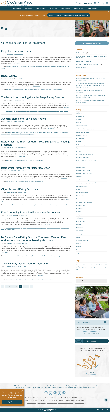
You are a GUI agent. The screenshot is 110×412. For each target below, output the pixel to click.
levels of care (80, 199)
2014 (11, 54)
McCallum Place (18, 54)
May (8, 100)
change (36, 132)
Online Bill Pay (78, 8)
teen (103, 267)
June (8, 78)
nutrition (78, 212)
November (9, 243)
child (88, 264)
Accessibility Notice (31, 403)
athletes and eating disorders (19, 205)
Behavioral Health (81, 135)
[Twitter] (55, 393)
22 (12, 266)
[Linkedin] (50, 393)
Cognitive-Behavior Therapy (17, 51)
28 (12, 170)
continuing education (32, 228)
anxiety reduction (81, 126)
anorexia (15, 132)
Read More (18, 63)
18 (12, 147)
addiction (8, 89)
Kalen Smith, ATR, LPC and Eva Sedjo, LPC (88, 64)
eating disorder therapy (36, 66)
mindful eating (80, 205)
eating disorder (25, 66)
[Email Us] (95, 3)
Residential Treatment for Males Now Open (25, 168)
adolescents (9, 132)
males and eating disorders (18, 134)
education (79, 177)
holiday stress (80, 196)
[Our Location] (99, 3)
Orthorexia (79, 218)
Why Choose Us (65, 8)
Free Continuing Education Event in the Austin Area (30, 212)
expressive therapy (82, 186)
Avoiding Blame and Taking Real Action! (23, 118)
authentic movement (82, 132)
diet (90, 264)
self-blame (79, 231)
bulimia (25, 89)
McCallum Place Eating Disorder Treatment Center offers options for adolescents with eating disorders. (33, 239)
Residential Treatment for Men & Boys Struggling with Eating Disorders (35, 143)
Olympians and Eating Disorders (19, 189)
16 (13, 215)
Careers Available (92, 8)
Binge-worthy (9, 76)
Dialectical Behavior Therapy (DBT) (86, 161)
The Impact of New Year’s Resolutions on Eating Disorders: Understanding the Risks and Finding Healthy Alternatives (90, 85)
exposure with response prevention (39, 279)
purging (100, 267)
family (8, 134)
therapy (3, 68)
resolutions (79, 227)
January (9, 170)
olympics (56, 205)
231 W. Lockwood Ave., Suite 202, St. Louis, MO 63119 (63, 397)
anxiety (8, 181)
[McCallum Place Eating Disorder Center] (25, 3)
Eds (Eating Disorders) (91, 266)
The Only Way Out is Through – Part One (24, 263)
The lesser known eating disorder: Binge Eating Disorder (33, 97)
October (9, 266)
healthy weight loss (58, 111)
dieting (78, 164)
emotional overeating (82, 180)
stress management (82, 240)
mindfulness (80, 208)
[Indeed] (59, 393)
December (9, 215)
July (8, 54)
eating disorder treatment (49, 66)
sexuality (79, 237)
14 (9, 121)
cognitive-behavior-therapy (13, 66)
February (9, 147)
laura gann (96, 267)
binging (21, 89)
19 (9, 100)
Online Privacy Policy (52, 403)
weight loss (79, 253)
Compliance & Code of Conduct (65, 403)
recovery (67, 66)
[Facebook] (46, 393)
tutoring (78, 246)
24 (10, 78)
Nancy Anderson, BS (82, 67)
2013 (15, 215)
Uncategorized (63, 205)
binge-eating (15, 89)
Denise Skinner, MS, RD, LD (84, 61)
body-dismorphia (81, 145)
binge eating (83, 264)
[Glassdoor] (64, 393)
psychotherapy (60, 66)
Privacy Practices (41, 403)
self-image (79, 234)
